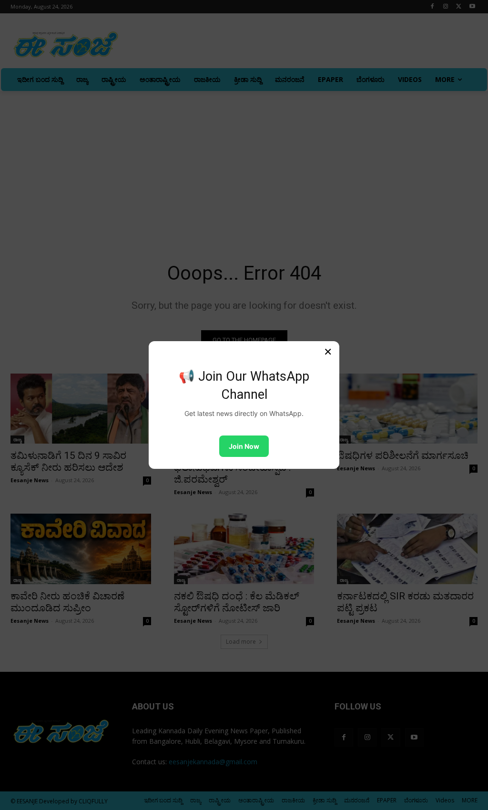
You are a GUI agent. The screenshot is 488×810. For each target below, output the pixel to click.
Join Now (244, 446)
